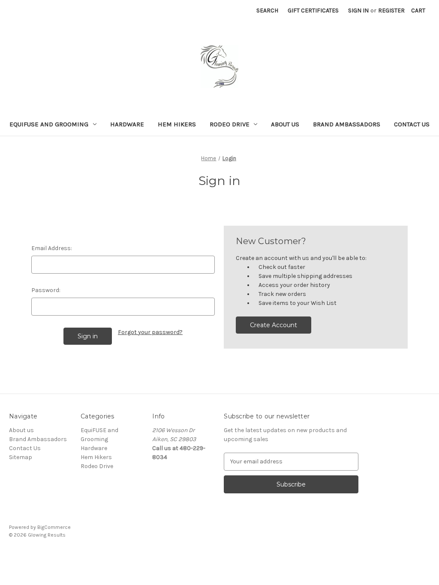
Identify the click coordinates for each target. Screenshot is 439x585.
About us (285, 124)
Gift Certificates (313, 10)
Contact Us (412, 124)
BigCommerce (54, 527)
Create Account (273, 325)
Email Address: (51, 248)
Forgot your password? (150, 332)
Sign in (358, 10)
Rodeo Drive (230, 124)
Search (267, 10)
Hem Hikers (177, 124)
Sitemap (20, 457)
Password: (45, 290)
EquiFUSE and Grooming (48, 124)
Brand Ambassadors (346, 124)
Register (391, 10)
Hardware (127, 124)
